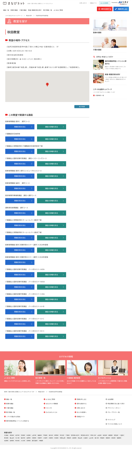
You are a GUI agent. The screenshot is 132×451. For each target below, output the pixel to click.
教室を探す (29, 15)
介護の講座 (23, 10)
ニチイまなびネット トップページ (13, 15)
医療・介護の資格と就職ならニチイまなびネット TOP (19, 392)
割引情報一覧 (47, 10)
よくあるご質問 (58, 10)
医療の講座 (14, 10)
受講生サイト (93, 3)
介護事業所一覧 (99, 95)
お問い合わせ (83, 3)
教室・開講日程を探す (35, 10)
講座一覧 (6, 10)
